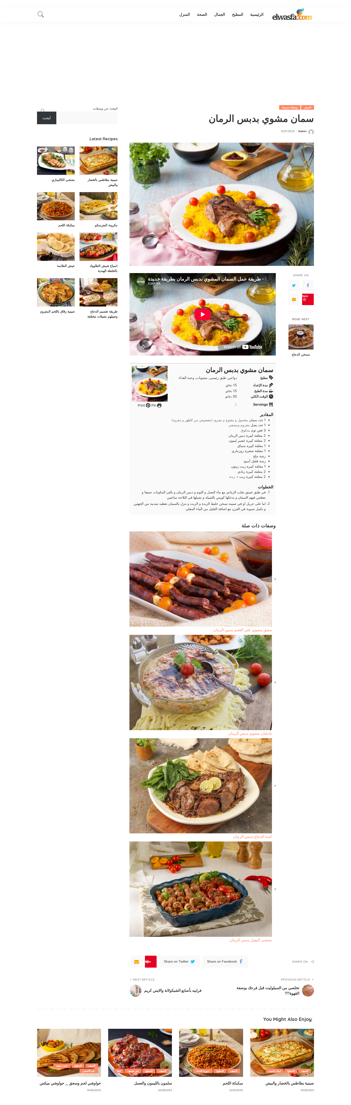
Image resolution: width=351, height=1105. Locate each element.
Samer (302, 131)
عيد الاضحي (88, 1070)
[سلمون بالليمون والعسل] (140, 1053)
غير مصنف (133, 1070)
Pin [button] (153, 405)
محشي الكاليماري (63, 180)
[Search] (41, 14)
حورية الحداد (203, 1070)
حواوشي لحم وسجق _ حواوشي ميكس (70, 1083)
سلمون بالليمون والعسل (153, 1083)
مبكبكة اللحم (66, 225)
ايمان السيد (275, 1070)
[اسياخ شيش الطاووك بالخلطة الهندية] (98, 246)
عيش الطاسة (66, 266)
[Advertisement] (175, 57)
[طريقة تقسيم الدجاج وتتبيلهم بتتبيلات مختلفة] (98, 292)
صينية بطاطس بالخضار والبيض (290, 1083)
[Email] (294, 299)
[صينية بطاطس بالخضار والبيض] (98, 160)
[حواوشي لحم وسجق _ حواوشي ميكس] (69, 1053)
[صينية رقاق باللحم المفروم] (56, 292)
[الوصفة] (292, 14)
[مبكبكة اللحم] (56, 206)
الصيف (307, 107)
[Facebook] (308, 285)
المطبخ (291, 1070)
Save (305, 296)
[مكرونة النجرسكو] (98, 206)
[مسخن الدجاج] (301, 337)
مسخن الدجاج (301, 354)
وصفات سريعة (290, 107)
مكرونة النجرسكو (106, 225)
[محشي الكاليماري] (56, 160)
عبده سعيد (62, 1065)
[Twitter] (294, 285)
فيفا (119, 1070)
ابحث (47, 118)
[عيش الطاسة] (56, 246)
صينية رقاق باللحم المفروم (57, 311)
